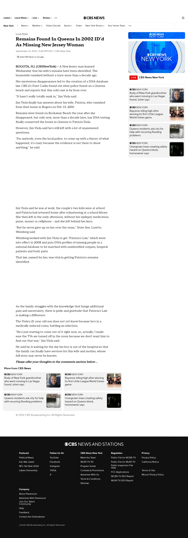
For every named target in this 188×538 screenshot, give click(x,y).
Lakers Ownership (28, 470)
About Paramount (28, 494)
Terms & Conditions (90, 479)
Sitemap (84, 483)
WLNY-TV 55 (86, 462)
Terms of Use (148, 470)
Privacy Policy (149, 457)
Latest (7, 18)
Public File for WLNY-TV (123, 462)
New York (9, 25)
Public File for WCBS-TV (123, 457)
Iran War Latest (26, 462)
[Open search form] (183, 18)
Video (79, 25)
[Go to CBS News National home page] (94, 17)
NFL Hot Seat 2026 (29, 466)
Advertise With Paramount (32, 498)
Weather (36, 25)
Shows (47, 18)
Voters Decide (53, 25)
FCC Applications (120, 472)
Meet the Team (88, 457)
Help (21, 508)
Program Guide (88, 466)
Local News (21, 18)
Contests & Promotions (92, 470)
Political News (26, 457)
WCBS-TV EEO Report (122, 476)
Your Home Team (116, 25)
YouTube (54, 457)
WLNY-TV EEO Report (122, 480)
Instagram (55, 466)
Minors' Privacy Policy (153, 474)
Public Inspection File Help (122, 466)
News (24, 25)
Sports (67, 25)
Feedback (24, 512)
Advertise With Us (89, 474)
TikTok (53, 470)
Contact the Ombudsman (32, 517)
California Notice (150, 462)
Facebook (55, 462)
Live (35, 17)
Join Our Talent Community (27, 502)
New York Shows (94, 25)
